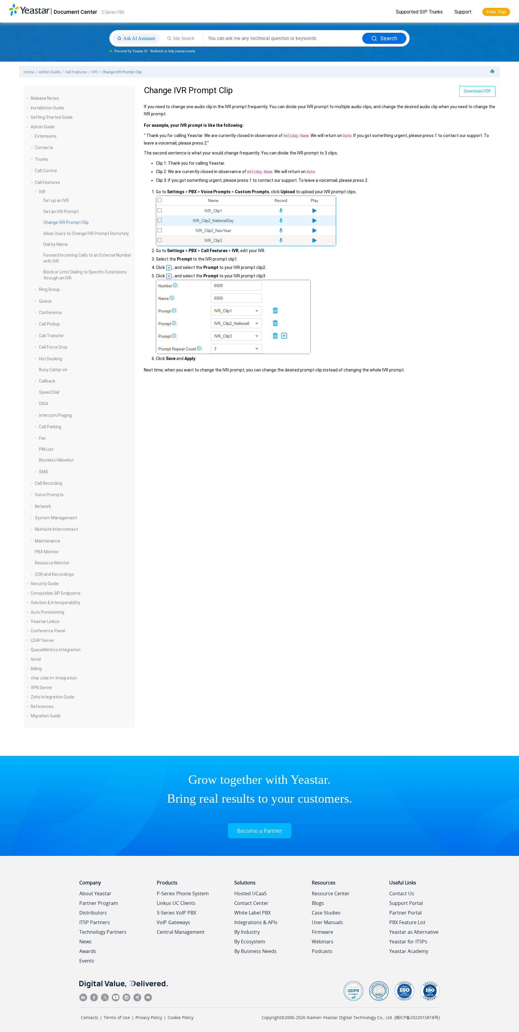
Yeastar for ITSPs (408, 941)
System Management (56, 517)
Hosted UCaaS (250, 893)
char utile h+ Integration (54, 678)
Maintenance (47, 541)
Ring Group (49, 289)
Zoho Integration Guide (52, 697)
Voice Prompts (49, 494)
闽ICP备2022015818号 (417, 1017)
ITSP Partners (94, 922)
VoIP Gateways (173, 922)
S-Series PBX (113, 12)
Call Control (46, 170)
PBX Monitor (47, 551)
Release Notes (45, 98)
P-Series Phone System (183, 893)
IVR (94, 72)
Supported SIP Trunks (419, 12)
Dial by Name (55, 244)
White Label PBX (252, 912)
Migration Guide (46, 715)
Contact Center (251, 903)
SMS (43, 471)
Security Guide (45, 583)
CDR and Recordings (54, 574)
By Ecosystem (249, 941)
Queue (45, 301)
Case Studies (326, 912)
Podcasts (322, 951)
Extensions (45, 136)
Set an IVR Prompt (61, 211)
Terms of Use (117, 1017)
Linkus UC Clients (176, 903)
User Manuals (327, 922)
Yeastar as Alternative (414, 932)
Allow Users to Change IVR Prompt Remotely (86, 233)
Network (43, 506)
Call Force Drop (53, 347)
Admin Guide (49, 72)
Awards (87, 951)
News (85, 941)
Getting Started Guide (52, 117)
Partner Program (98, 903)
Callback (47, 381)
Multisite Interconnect (56, 529)
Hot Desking (50, 358)
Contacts (44, 147)
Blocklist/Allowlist (56, 460)
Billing (36, 668)
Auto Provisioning (47, 612)
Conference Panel (48, 630)
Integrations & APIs (256, 922)
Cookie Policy (180, 1017)
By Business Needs (255, 951)
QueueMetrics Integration (55, 649)
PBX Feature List (407, 922)
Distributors (93, 912)
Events (86, 960)
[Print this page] (493, 71)
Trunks (41, 159)
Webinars (322, 941)
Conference (50, 312)
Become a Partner (259, 830)
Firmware (322, 932)
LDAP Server (42, 640)
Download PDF (477, 91)
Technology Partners (102, 932)
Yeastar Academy (408, 951)
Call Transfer (51, 335)
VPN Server (41, 687)
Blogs (318, 903)
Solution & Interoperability (55, 602)
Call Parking (50, 426)
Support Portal (406, 903)
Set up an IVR (56, 200)
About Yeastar (95, 893)
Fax (42, 438)
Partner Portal (405, 912)
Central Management (181, 932)
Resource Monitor (52, 562)
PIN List (46, 449)
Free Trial (496, 12)
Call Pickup (49, 324)
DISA (43, 403)
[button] (28, 98)
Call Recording (48, 483)
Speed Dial (49, 392)
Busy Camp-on (53, 369)
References (42, 706)
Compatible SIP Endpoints (55, 593)
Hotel (36, 659)
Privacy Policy (148, 1017)
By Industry (247, 932)
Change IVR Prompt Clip (122, 72)
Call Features (76, 72)
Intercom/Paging (55, 415)
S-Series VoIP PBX (176, 912)
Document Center (75, 12)
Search (388, 38)
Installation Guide (47, 107)
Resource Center (331, 893)
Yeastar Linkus (45, 621)
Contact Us (401, 893)
